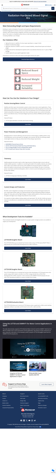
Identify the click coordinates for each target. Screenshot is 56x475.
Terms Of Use (17, 426)
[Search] (52, 8)
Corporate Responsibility (8, 407)
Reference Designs (42, 405)
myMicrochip (41, 400)
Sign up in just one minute (40, 1)
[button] (28, 59)
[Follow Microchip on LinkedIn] (24, 421)
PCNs (21, 407)
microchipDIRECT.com (43, 396)
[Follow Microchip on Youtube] (29, 420)
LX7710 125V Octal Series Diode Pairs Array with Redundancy (21, 145)
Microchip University (43, 398)
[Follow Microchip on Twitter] (26, 421)
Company (4, 396)
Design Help (23, 400)
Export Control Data (24, 405)
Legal (29, 426)
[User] (49, 5)
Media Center (5, 403)
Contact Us (4, 400)
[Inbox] (54, 5)
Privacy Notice (24, 426)
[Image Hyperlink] (25, 5)
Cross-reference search (6, 10)
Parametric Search (42, 407)
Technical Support (24, 403)
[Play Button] (28, 350)
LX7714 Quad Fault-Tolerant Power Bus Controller (18, 149)
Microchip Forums (24, 396)
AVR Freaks (22, 398)
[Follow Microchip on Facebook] (21, 421)
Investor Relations (6, 405)
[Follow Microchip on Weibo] (35, 420)
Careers (4, 398)
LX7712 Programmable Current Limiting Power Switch (19, 147)
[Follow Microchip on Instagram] (32, 421)
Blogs (39, 403)
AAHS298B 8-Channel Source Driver (14, 144)
